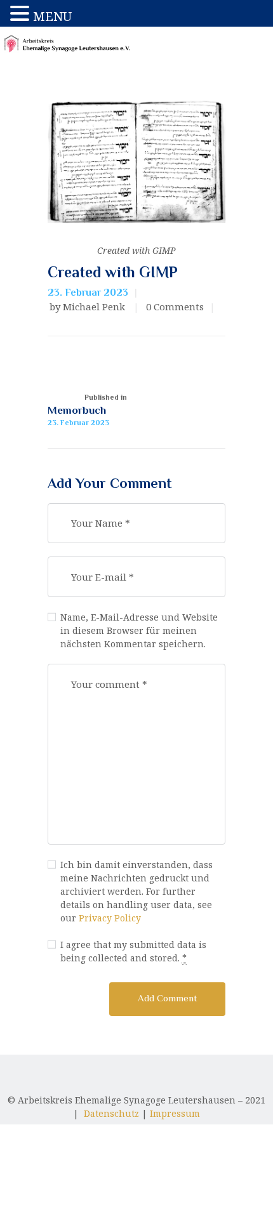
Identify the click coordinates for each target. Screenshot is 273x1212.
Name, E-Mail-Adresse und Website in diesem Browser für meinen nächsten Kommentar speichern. (139, 630)
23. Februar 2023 (88, 292)
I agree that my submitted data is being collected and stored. (133, 951)
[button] (21, 13)
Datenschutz (111, 1113)
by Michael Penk (89, 306)
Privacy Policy (110, 918)
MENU (52, 16)
